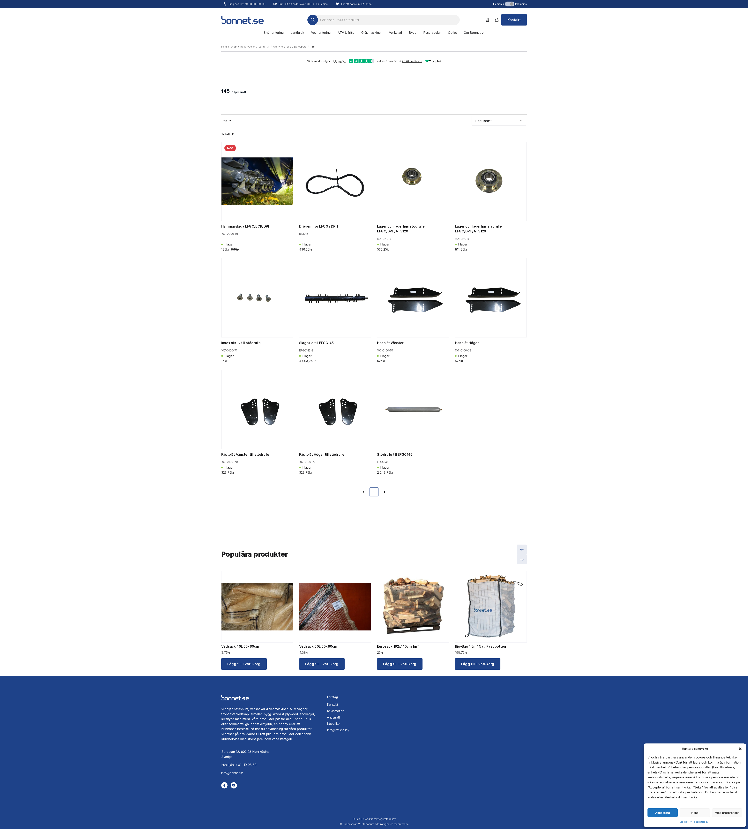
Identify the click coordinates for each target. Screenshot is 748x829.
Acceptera (662, 813)
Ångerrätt (333, 717)
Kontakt (514, 20)
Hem (224, 46)
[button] (740, 749)
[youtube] (234, 785)
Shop (233, 46)
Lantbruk (264, 46)
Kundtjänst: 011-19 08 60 (239, 765)
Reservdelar (247, 46)
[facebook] (224, 785)
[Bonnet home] (242, 20)
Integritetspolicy (701, 822)
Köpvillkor (334, 724)
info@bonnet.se (232, 773)
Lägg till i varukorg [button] (244, 664)
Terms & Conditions (364, 818)
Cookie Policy (685, 822)
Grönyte (278, 46)
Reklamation (335, 711)
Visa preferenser (727, 813)
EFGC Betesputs (296, 46)
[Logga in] (487, 19)
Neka (695, 813)
